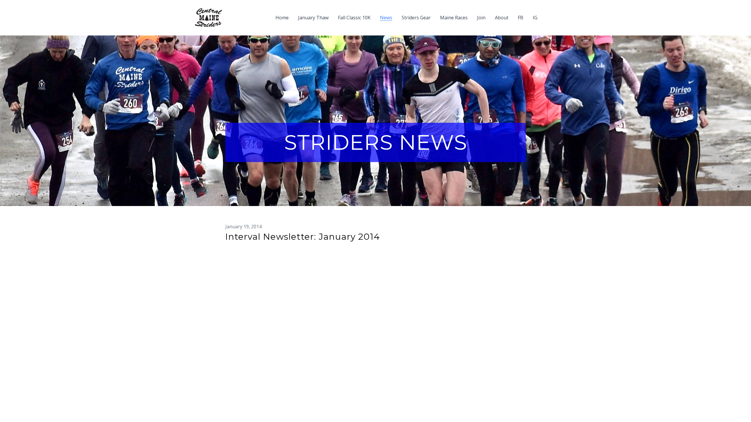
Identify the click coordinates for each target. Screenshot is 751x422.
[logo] (208, 17)
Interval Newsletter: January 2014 (302, 236)
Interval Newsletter (249, 246)
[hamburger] (229, 14)
